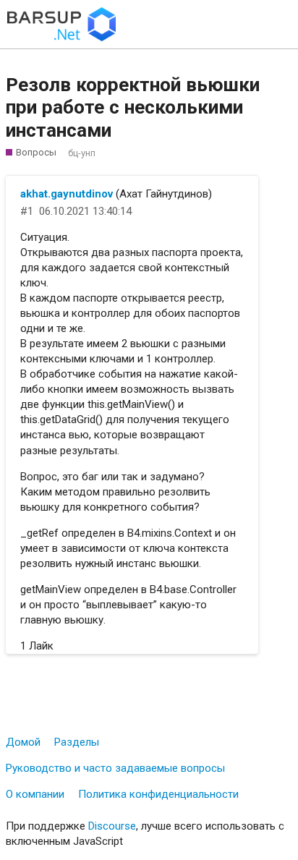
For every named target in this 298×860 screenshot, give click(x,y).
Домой (23, 742)
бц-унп (81, 153)
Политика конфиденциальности (158, 794)
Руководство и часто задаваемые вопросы (115, 768)
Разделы (76, 742)
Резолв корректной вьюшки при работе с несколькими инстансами (133, 107)
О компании (35, 794)
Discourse (112, 826)
